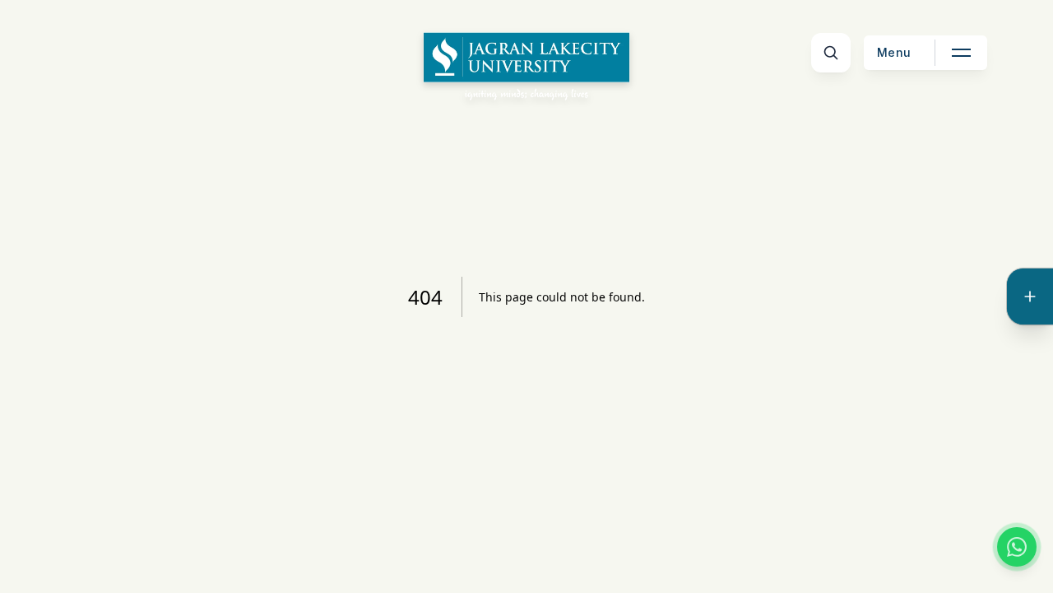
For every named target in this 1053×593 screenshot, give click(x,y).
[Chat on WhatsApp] (1017, 547)
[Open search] (831, 52)
